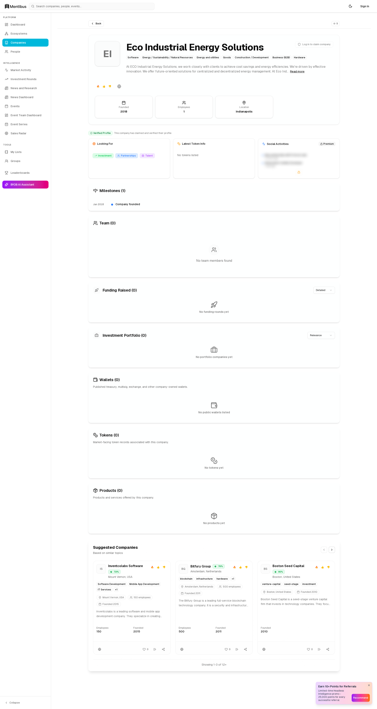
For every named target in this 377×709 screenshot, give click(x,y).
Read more (297, 71)
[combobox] (324, 290)
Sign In (364, 6)
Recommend (360, 697)
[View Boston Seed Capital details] (296, 607)
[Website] (119, 86)
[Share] (163, 649)
